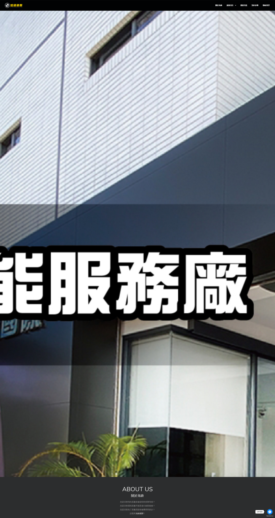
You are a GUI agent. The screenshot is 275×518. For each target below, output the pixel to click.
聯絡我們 (266, 5)
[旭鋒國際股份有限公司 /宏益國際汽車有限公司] (13, 5)
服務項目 (230, 5)
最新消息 (243, 5)
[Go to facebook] (270, 511)
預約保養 (255, 5)
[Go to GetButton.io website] (269, 515)
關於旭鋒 (218, 5)
